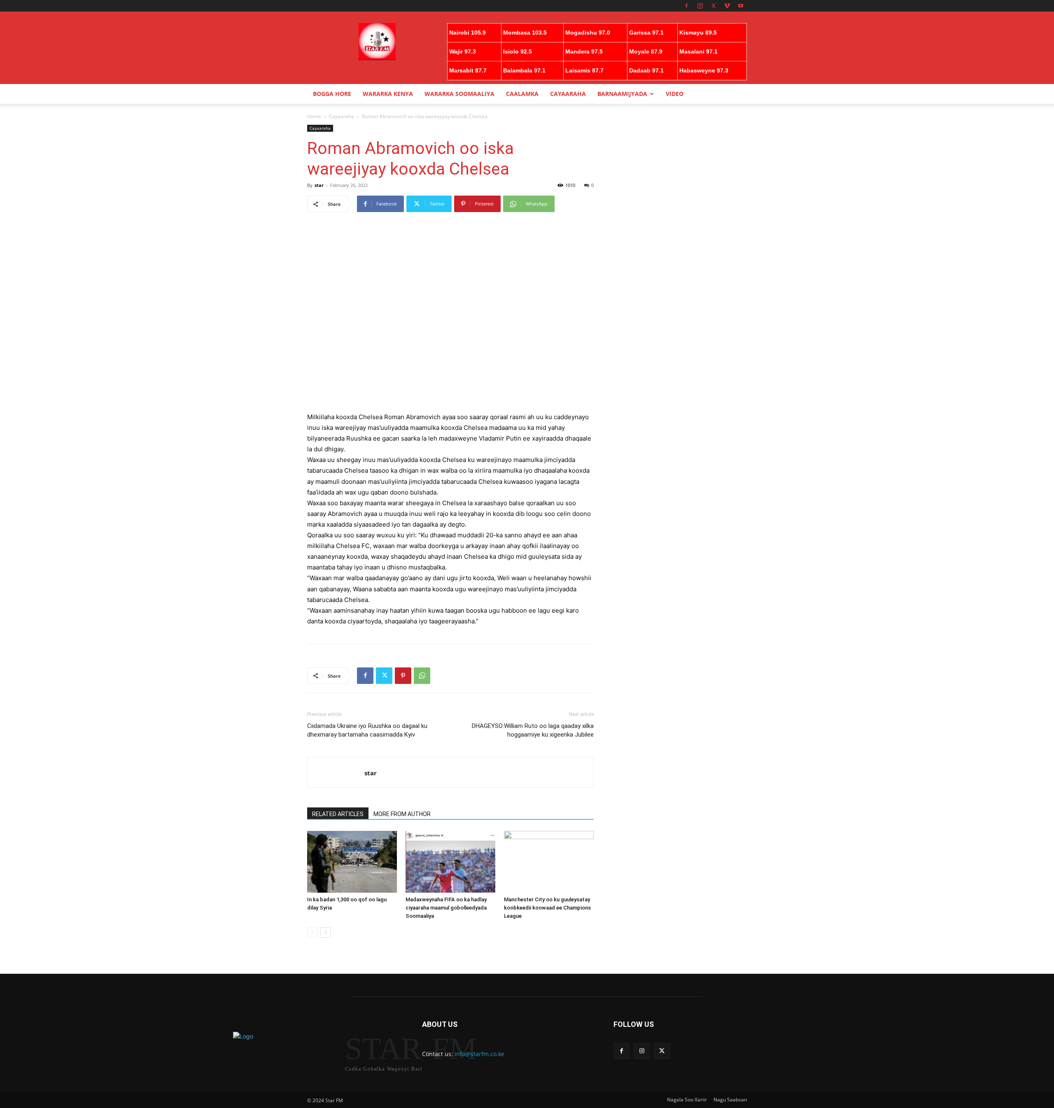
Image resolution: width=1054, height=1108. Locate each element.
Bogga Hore (332, 94)
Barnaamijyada (622, 94)
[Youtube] (741, 6)
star (319, 185)
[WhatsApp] (422, 675)
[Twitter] (713, 6)
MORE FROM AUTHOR (402, 814)
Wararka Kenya (388, 94)
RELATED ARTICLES (338, 814)
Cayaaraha (568, 94)
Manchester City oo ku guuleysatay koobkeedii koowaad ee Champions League (547, 907)
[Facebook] (686, 6)
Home (314, 116)
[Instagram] (700, 6)
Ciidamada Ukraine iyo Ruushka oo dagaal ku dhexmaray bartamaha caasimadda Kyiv (367, 730)
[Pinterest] (403, 675)
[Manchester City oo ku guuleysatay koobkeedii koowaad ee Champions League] (549, 862)
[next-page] (325, 932)
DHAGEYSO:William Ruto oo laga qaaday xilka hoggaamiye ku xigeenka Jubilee (533, 730)
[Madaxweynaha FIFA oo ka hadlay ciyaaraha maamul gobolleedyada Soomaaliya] (450, 862)
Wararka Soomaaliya (459, 94)
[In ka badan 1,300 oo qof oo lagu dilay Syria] (352, 862)
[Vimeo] (727, 6)
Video (674, 94)
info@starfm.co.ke (479, 1054)
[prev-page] (312, 932)
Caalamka (522, 94)
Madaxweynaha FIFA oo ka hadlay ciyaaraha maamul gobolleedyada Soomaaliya (446, 907)
